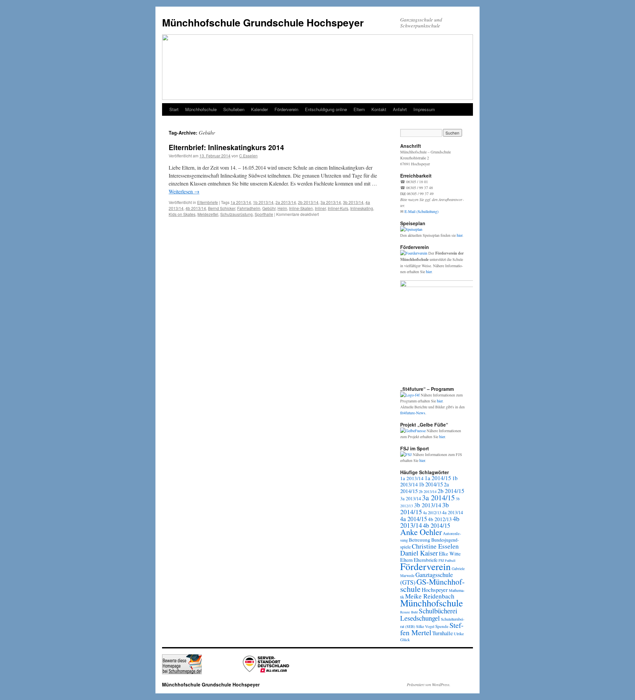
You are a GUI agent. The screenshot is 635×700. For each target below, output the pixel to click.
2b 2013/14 (308, 202)
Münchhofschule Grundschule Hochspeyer (263, 22)
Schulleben (233, 109)
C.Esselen (248, 155)
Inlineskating (361, 208)
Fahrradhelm (248, 208)
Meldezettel (207, 214)
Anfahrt (400, 109)
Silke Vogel (425, 626)
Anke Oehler (421, 531)
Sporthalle (264, 214)
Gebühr (268, 208)
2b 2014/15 (451, 491)
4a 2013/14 (452, 512)
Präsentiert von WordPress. (428, 684)
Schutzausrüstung (236, 214)
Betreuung (419, 539)
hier (459, 235)
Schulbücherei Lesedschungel (428, 614)
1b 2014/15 (431, 484)
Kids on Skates (182, 214)
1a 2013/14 (241, 202)
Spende (441, 626)
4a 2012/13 (432, 512)
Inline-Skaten (301, 208)
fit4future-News (412, 412)
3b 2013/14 (353, 202)
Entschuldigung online (326, 109)
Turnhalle (442, 633)
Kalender (259, 109)
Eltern (359, 109)
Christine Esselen (435, 546)
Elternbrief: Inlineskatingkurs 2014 (226, 147)
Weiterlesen (184, 191)
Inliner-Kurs (338, 208)
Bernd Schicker (221, 208)
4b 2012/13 (440, 519)
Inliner (320, 208)
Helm (282, 208)
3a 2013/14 (330, 202)
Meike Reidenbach (429, 596)
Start (174, 109)
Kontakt (378, 109)
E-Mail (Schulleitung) (421, 211)
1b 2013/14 (263, 202)
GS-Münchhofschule (432, 585)
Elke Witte (450, 553)
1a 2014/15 (438, 478)
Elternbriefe (207, 202)
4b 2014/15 (436, 525)
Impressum (424, 109)
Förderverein (286, 109)
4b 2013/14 (196, 208)
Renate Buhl (409, 612)
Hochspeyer (435, 590)
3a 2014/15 (438, 497)
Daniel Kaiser (419, 552)
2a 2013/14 (285, 202)
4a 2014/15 (413, 519)
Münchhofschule (201, 109)
